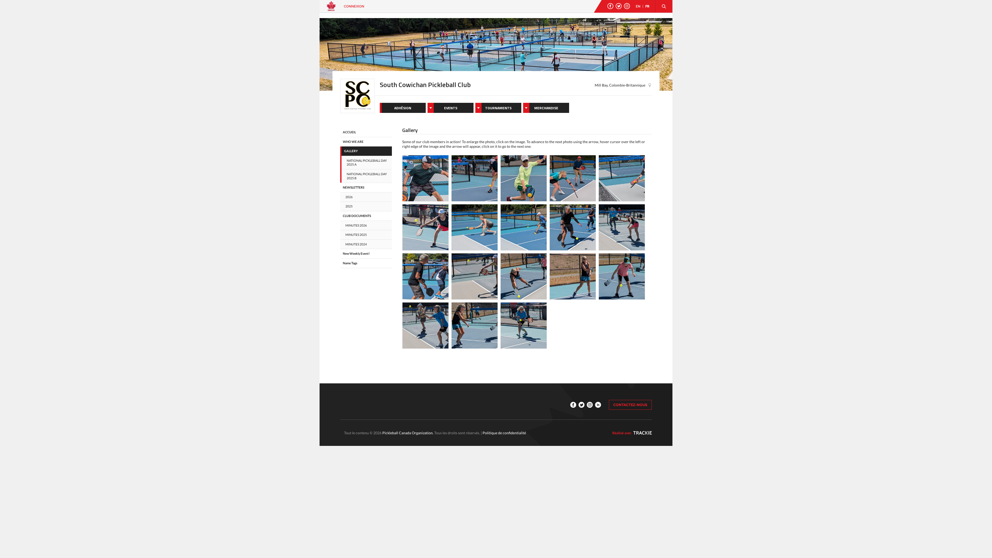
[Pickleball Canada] (331, 8)
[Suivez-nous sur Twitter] (619, 6)
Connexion (354, 6)
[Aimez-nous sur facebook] (610, 6)
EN (638, 6)
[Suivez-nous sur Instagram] (627, 6)
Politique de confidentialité (504, 433)
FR (647, 6)
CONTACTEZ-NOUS (630, 405)
